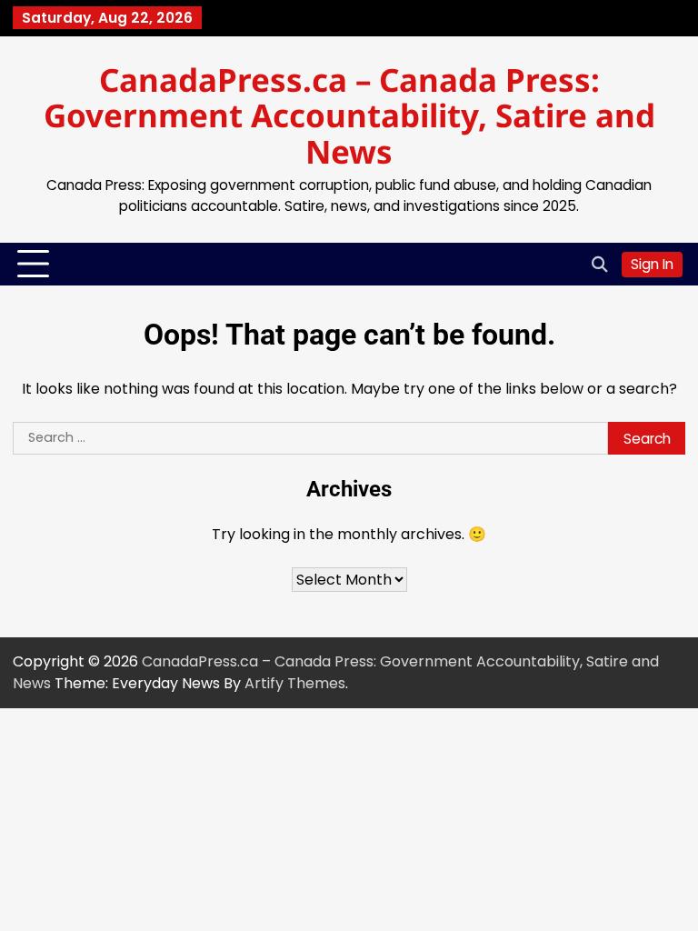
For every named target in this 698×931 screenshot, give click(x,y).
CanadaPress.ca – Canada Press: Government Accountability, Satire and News (349, 115)
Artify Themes (294, 683)
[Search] (599, 264)
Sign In (652, 264)
